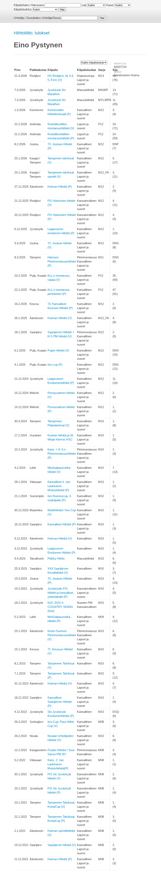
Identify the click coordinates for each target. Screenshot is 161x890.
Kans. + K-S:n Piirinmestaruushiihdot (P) (62, 453)
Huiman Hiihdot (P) (60, 186)
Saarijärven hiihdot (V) (62, 845)
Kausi (110, 5)
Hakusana (37, 5)
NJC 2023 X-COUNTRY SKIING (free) (60, 607)
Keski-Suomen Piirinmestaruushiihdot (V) (62, 635)
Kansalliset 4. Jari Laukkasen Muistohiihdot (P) (59, 486)
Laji (84, 5)
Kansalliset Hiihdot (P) (62, 524)
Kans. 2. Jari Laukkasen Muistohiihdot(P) (58, 764)
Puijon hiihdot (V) (58, 350)
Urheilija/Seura (51, 17)
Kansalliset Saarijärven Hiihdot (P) (60, 701)
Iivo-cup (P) (55, 364)
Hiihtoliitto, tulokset (31, 32)
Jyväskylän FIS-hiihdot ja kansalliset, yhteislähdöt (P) (61, 592)
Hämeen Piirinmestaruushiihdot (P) (62, 261)
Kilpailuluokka (22, 9)
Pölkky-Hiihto (56, 558)
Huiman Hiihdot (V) (60, 318)
